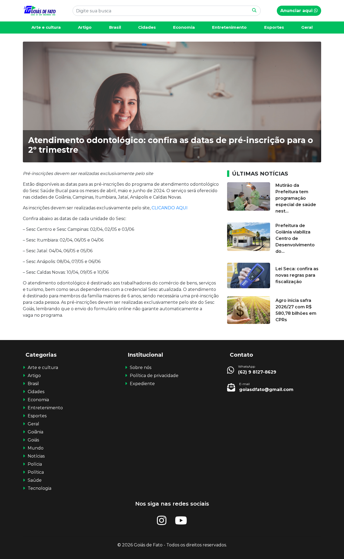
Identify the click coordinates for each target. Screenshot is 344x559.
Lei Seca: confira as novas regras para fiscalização (296, 275)
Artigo (85, 27)
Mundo (36, 448)
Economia (184, 27)
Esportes (274, 27)
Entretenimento (229, 27)
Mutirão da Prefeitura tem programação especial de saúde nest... (295, 198)
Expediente (142, 383)
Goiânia (35, 431)
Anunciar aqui (297, 10)
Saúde (35, 480)
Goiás (33, 440)
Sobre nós (140, 367)
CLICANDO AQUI (170, 207)
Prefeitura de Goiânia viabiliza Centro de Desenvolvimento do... (295, 238)
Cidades (147, 27)
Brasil (115, 27)
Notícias (36, 456)
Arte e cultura (46, 27)
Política (36, 472)
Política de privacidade (154, 375)
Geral (307, 27)
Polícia (35, 464)
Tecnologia (39, 488)
